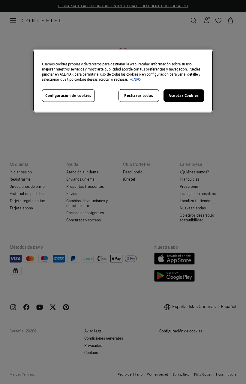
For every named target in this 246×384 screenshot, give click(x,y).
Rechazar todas (138, 95)
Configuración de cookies (68, 95)
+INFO (135, 79)
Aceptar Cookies (184, 95)
